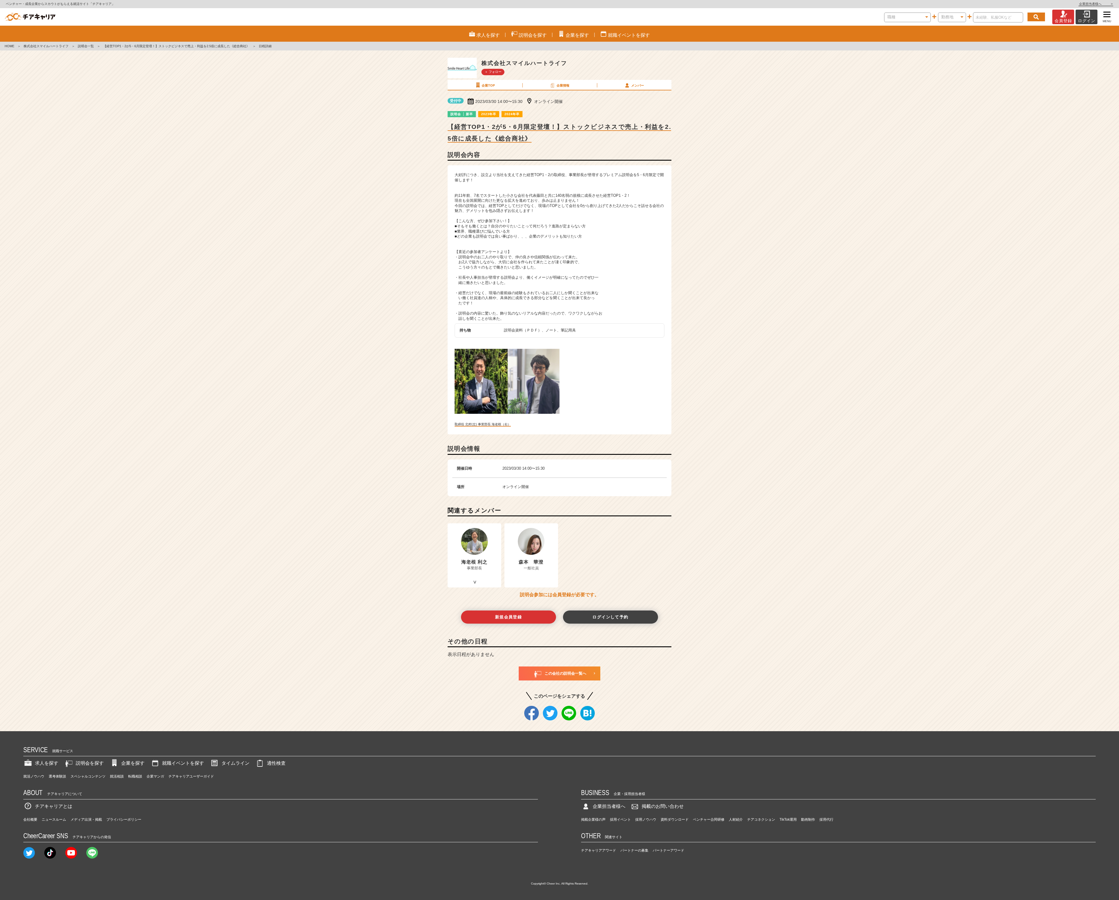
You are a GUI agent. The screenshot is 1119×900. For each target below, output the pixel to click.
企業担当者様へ (1096, 4)
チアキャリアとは (53, 806)
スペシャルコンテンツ (88, 776)
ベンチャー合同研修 (708, 819)
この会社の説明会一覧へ (565, 673)
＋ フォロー (493, 71)
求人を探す (46, 763)
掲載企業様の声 (593, 819)
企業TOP (488, 85)
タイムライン (235, 763)
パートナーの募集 (634, 850)
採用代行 (826, 819)
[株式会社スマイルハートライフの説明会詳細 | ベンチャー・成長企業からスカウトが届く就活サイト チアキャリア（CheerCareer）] (30, 17)
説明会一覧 (86, 46)
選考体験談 (57, 776)
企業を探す (133, 763)
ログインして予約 (610, 617)
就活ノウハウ (33, 776)
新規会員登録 (508, 617)
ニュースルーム (54, 819)
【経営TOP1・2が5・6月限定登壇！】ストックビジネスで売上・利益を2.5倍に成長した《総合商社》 (176, 46)
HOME (9, 46)
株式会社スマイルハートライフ (46, 46)
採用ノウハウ (645, 819)
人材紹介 (736, 819)
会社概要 (30, 819)
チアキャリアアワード (598, 850)
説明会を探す (90, 763)
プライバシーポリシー (123, 819)
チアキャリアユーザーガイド (191, 776)
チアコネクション (761, 819)
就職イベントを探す (183, 763)
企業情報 (563, 85)
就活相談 (117, 776)
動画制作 (808, 819)
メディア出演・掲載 (86, 819)
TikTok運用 (788, 819)
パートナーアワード (668, 850)
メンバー (637, 85)
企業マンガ (155, 776)
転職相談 (135, 776)
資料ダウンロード (675, 819)
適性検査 (276, 763)
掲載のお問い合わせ (663, 806)
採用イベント (620, 819)
